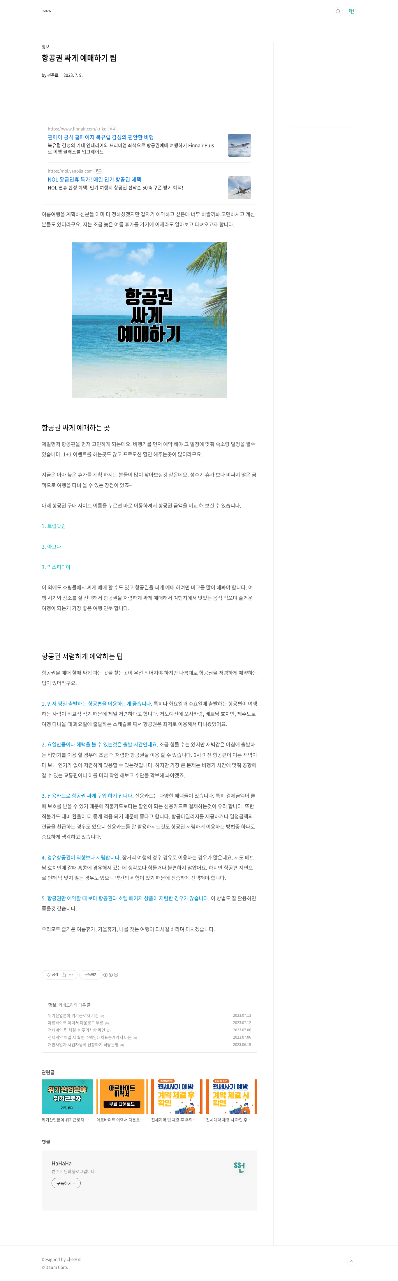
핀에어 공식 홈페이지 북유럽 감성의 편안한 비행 (101, 137)
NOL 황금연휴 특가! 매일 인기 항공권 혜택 (94, 179)
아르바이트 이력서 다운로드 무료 (75, 1022)
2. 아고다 (51, 546)
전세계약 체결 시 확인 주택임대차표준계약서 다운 (90, 1037)
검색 (338, 11)
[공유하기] (63, 974)
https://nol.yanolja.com (70, 170)
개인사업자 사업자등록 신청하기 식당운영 (83, 1044)
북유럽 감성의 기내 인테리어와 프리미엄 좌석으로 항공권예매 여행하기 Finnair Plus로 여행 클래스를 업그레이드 (131, 148)
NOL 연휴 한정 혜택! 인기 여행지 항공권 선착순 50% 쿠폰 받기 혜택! (115, 187)
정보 (53, 1005)
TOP (351, 1261)
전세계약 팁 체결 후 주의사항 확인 (76, 1030)
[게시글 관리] (71, 974)
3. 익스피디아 (56, 567)
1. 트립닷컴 (54, 526)
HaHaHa (46, 11)
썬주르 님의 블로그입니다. (74, 1171)
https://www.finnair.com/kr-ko (77, 128)
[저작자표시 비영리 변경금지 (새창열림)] (110, 974)
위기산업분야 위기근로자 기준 (73, 1015)
